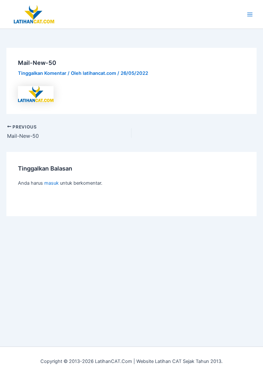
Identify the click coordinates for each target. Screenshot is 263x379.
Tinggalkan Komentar (42, 73)
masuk (51, 183)
